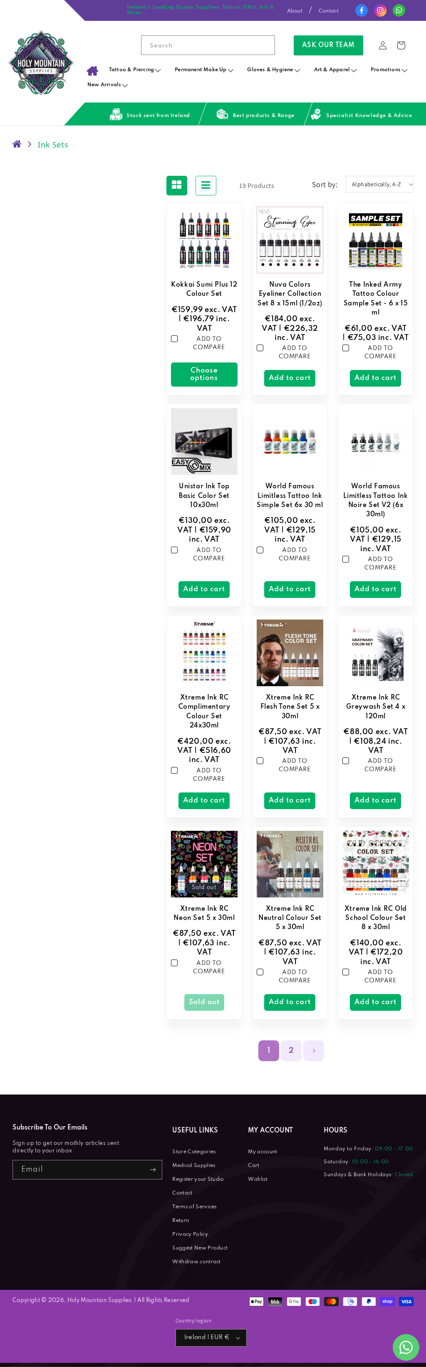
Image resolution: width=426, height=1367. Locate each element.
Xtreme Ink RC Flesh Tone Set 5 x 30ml (290, 707)
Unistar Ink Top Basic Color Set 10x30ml (204, 496)
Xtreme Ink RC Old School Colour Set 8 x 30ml (375, 918)
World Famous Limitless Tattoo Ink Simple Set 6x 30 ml (290, 496)
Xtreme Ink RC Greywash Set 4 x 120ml (376, 707)
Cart (253, 1165)
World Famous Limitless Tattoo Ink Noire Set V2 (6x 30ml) (375, 500)
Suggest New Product (200, 1248)
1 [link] (268, 1051)
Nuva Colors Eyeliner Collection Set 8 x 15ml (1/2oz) (290, 294)
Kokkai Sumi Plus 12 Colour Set (204, 289)
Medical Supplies (193, 1165)
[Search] (265, 45)
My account (262, 1152)
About (295, 11)
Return (180, 1220)
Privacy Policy (190, 1234)
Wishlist (257, 1179)
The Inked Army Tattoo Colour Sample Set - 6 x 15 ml (376, 299)
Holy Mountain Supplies (99, 1300)
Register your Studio (198, 1179)
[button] (135, 70)
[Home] (92, 70)
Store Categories (193, 1152)
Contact (329, 11)
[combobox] (208, 45)
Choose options (204, 374)
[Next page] (313, 1050)
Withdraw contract (196, 1262)
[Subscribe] (153, 1170)
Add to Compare (209, 343)
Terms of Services (194, 1207)
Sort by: (324, 184)
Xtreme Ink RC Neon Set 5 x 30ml (204, 914)
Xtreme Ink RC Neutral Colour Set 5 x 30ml (290, 918)
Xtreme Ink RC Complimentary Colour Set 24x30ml (204, 712)
